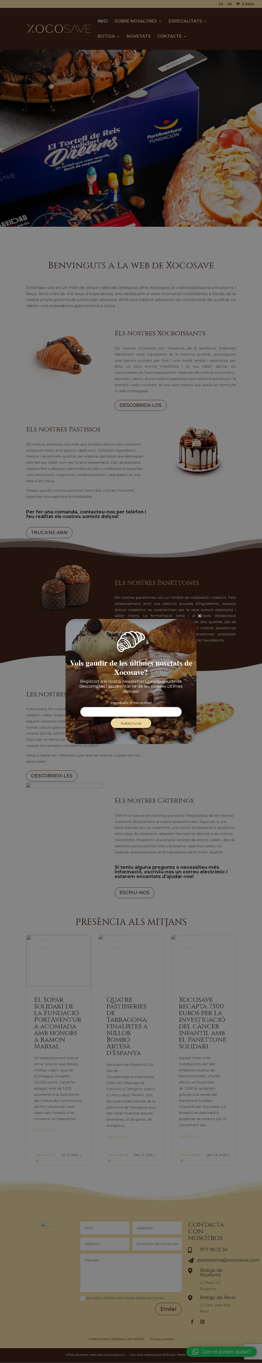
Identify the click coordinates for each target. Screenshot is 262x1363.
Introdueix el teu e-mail (131, 702)
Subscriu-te (131, 723)
